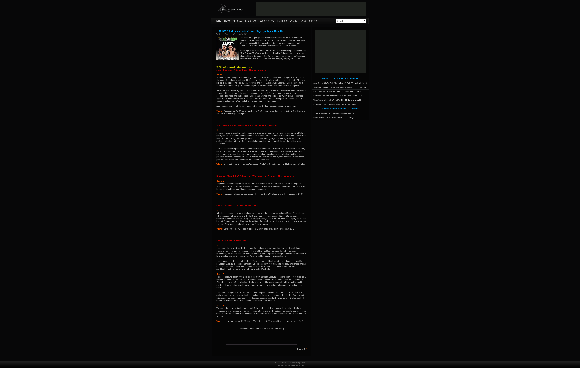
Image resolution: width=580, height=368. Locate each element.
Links (303, 21)
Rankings (282, 21)
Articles (237, 21)
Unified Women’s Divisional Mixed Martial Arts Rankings (333, 118)
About (277, 363)
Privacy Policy (294, 363)
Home (218, 21)
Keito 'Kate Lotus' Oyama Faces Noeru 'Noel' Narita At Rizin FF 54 (337, 96)
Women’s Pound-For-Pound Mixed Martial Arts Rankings (334, 113)
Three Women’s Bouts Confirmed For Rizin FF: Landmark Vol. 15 (337, 100)
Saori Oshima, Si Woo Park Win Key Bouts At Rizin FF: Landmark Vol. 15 (340, 83)
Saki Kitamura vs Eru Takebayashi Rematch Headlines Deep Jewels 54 (339, 87)
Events (293, 21)
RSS (303, 363)
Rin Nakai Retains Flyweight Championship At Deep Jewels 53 (336, 104)
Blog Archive (267, 21)
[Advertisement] (311, 9)
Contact (313, 21)
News (227, 21)
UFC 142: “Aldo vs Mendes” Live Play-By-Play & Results (249, 31)
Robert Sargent (225, 34)
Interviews (250, 21)
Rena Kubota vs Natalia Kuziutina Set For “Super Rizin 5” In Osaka (337, 91)
